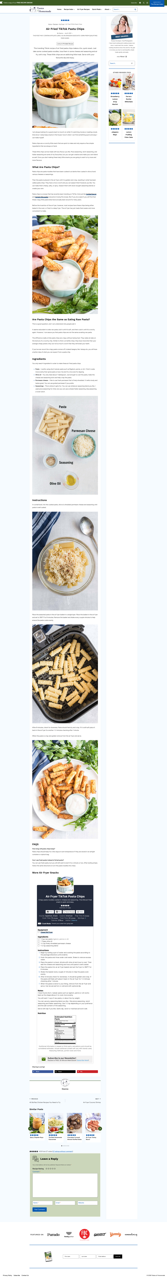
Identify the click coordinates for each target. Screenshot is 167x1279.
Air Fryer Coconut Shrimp (92, 1100)
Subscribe (134, 3)
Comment (37, 1172)
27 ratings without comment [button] (62, 1151)
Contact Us (25, 1275)
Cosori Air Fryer (47, 932)
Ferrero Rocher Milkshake (129, 99)
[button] (62, 20)
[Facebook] (140, 2)
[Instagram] (147, 2)
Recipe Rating (38, 1169)
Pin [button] (59, 912)
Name (36, 1203)
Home (59, 9)
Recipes (55, 24)
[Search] (131, 63)
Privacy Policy (7, 1275)
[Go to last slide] (30, 1129)
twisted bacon (91, 194)
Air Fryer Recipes (83, 9)
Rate (81, 912)
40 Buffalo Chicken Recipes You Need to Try (44, 1100)
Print (51, 912)
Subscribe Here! (82, 1060)
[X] (143, 2)
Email (58, 1203)
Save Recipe (70, 912)
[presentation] (115, 82)
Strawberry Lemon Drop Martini (115, 100)
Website (81, 1203)
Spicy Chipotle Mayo (36, 1137)
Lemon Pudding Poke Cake (129, 134)
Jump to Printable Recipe (65, 44)
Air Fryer (61, 24)
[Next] (100, 1129)
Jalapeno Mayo (115, 133)
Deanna (61, 33)
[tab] (61, 1145)
